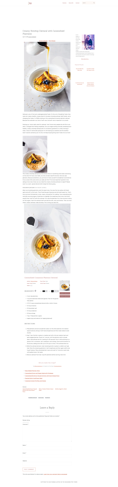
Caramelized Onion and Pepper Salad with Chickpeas (39, 373)
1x (52, 291)
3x (57, 291)
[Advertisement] (59, 17)
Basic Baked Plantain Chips (32, 370)
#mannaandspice (57, 366)
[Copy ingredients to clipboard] (35, 291)
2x (55, 291)
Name (24, 445)
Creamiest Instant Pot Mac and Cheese (35, 381)
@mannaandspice (38, 366)
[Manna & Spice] (30, 4)
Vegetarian (47, 397)
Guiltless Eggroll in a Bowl (61, 389)
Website (25, 461)
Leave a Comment (32, 36)
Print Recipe (52, 40)
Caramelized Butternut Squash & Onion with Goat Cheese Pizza (42, 375)
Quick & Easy (41, 397)
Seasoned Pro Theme (71, 482)
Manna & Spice (34, 281)
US (44, 291)
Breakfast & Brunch (33, 397)
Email (24, 453)
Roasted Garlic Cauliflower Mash (33, 378)
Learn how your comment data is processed (55, 474)
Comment (26, 424)
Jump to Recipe (43, 40)
